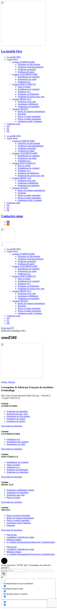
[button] (4, 561)
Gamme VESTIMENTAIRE (24, 74)
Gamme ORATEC (20, 109)
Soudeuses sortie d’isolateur (30, 121)
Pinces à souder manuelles (29, 116)
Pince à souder (24, 87)
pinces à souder (13, 465)
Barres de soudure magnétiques (31, 111)
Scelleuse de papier (26, 72)
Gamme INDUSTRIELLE (24, 84)
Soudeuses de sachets (16, 419)
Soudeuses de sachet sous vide (31, 96)
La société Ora (11, 51)
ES (8, 129)
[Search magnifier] (3, 574)
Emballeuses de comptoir (29, 77)
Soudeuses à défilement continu (20, 490)
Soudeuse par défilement (28, 94)
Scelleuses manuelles (27, 69)
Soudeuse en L (24, 82)
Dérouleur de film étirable (29, 64)
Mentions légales (14, 539)
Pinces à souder (13, 497)
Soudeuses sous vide (27, 101)
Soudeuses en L (13, 439)
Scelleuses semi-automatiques (30, 67)
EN (8, 126)
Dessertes (22, 114)
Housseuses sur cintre (27, 79)
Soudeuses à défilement (28, 104)
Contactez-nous (13, 124)
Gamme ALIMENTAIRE (23, 62)
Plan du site (12, 535)
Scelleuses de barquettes (17, 411)
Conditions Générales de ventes (20, 537)
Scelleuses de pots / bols (17, 414)
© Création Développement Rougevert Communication (31, 542)
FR (8, 131)
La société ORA (14, 57)
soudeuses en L (13, 467)
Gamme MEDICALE (21, 99)
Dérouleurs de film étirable (18, 416)
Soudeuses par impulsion (28, 106)
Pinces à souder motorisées (29, 119)
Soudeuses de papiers (16, 421)
